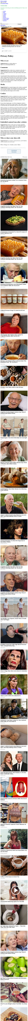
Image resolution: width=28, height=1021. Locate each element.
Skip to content (4, 1)
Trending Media (4, 5)
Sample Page (5, 19)
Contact (4, 13)
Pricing (4, 17)
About (4, 11)
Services (5, 20)
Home (4, 15)
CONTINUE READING (14, 151)
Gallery (4, 14)
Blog (4, 12)
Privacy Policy (6, 18)
